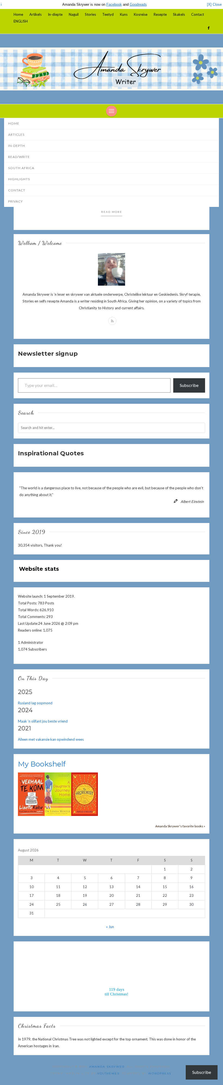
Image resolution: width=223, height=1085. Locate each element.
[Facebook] (208, 28)
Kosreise (140, 14)
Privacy (15, 201)
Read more (111, 211)
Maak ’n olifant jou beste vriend (43, 721)
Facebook (114, 4)
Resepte (160, 14)
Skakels (179, 14)
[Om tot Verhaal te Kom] (31, 793)
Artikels (35, 14)
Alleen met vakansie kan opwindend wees (51, 739)
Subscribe (189, 385)
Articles (16, 135)
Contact (197, 14)
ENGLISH (21, 21)
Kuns (124, 14)
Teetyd (108, 14)
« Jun (110, 927)
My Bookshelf (42, 764)
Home (18, 14)
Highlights (19, 179)
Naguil (74, 14)
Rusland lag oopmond (35, 703)
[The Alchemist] (84, 793)
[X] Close (214, 4)
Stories (90, 14)
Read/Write (19, 157)
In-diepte (55, 14)
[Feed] (112, 321)
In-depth (16, 146)
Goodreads (138, 4)
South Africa (21, 168)
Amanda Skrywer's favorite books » (180, 826)
